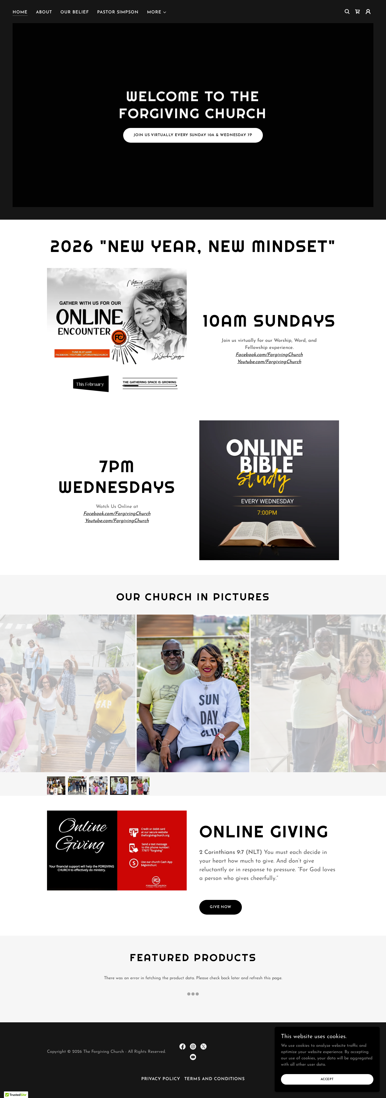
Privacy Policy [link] (160, 1079)
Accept (327, 1079)
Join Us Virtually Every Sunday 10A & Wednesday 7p (193, 135)
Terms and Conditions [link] (214, 1079)
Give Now (220, 907)
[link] (357, 11)
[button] (157, 12)
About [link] (44, 12)
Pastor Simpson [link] (118, 12)
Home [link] (20, 12)
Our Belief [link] (74, 12)
